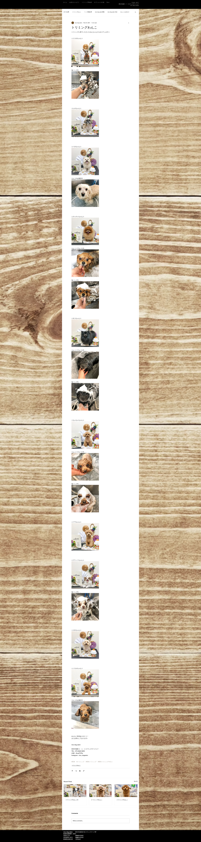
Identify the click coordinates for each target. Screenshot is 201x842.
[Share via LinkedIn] (80, 771)
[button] (135, 12)
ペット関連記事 (88, 12)
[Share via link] (83, 771)
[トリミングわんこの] (75, 790)
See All (135, 781)
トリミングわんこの (72, 800)
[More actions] (129, 23)
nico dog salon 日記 (112, 12)
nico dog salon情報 (99, 12)
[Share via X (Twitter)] (76, 771)
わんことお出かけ (124, 12)
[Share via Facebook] (72, 771)
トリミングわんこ (76, 12)
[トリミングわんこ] (100, 790)
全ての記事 (66, 12)
